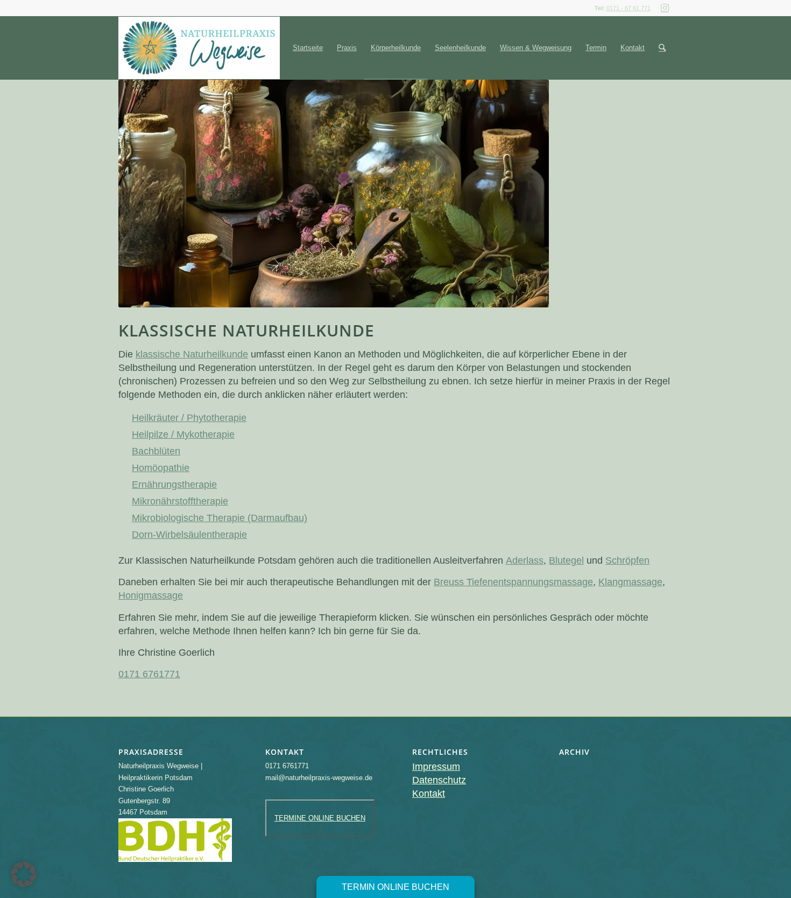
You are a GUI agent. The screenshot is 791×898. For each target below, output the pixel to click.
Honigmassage (150, 595)
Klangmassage (630, 582)
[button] (23, 874)
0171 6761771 (149, 674)
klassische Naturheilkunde (192, 354)
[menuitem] (308, 48)
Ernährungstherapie (174, 484)
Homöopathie (160, 467)
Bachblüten (156, 451)
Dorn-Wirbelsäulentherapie (189, 534)
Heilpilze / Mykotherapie (183, 434)
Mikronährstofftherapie (180, 501)
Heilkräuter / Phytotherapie (189, 417)
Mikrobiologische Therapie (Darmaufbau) (219, 518)
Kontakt (428, 793)
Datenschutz (439, 780)
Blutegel (566, 560)
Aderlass (524, 560)
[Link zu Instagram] (664, 8)
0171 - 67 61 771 (628, 8)
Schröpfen (627, 560)
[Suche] (662, 48)
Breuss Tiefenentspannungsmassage (513, 582)
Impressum (436, 766)
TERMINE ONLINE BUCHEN (319, 818)
